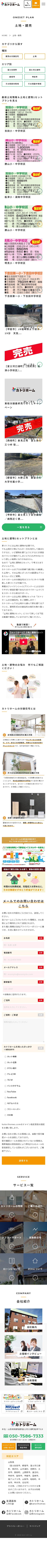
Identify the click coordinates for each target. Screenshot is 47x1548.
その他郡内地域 (12, 84)
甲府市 (35, 77)
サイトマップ (35, 1526)
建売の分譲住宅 (12, 56)
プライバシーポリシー (16, 1526)
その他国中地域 (34, 84)
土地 (35, 56)
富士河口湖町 (34, 70)
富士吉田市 (12, 70)
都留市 (12, 77)
